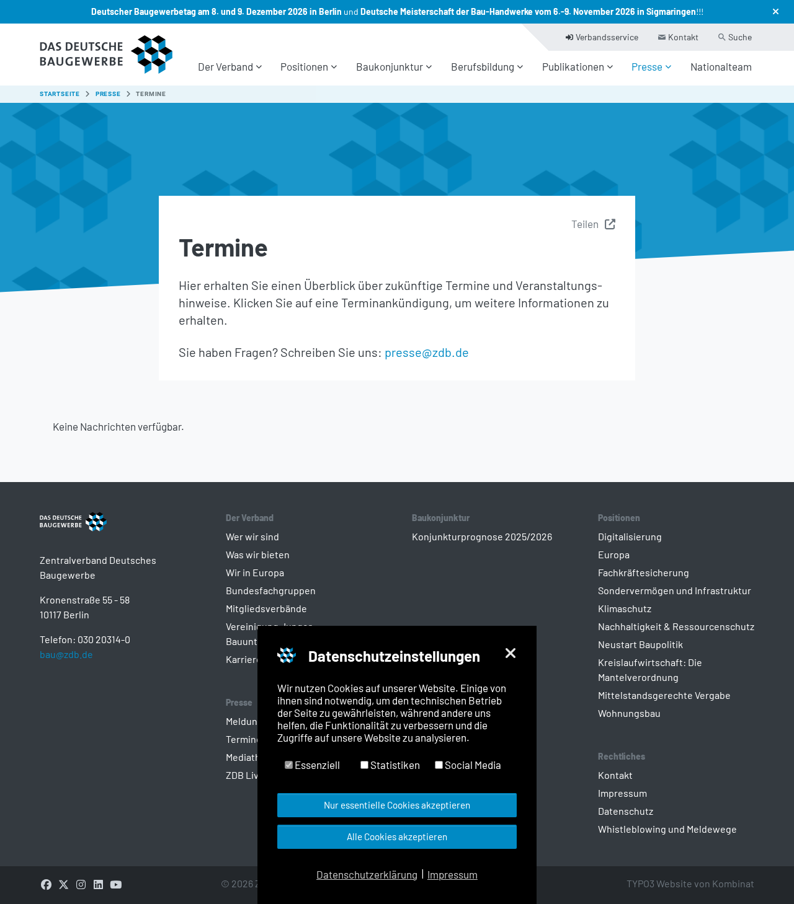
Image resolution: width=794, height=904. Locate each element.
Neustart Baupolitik (640, 644)
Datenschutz (625, 811)
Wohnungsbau (629, 713)
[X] (63, 883)
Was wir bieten (258, 554)
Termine (244, 739)
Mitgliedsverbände (266, 608)
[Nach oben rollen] (763, 873)
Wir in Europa (255, 572)
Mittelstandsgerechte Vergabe (664, 695)
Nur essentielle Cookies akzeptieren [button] (397, 804)
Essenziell (316, 764)
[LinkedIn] (98, 883)
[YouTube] (115, 883)
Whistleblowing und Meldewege (667, 829)
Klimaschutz (624, 608)
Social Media (472, 764)
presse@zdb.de (427, 351)
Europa (614, 554)
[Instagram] (80, 883)
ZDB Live (245, 775)
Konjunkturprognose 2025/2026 (482, 536)
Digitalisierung (630, 536)
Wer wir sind (252, 536)
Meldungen (250, 721)
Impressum (622, 793)
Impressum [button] (452, 874)
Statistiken (394, 764)
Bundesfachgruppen (271, 590)
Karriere (244, 659)
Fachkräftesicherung (643, 572)
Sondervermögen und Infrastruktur (674, 590)
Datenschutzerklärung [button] (366, 874)
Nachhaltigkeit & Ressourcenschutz (676, 626)
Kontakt (615, 775)
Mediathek (248, 757)
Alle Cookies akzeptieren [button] (397, 836)
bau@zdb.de (66, 654)
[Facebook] (46, 883)
